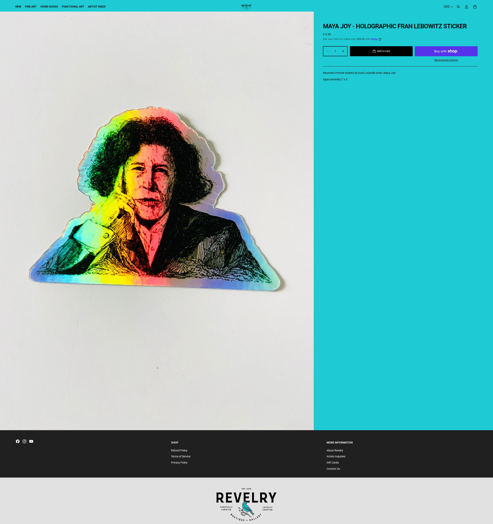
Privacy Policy (179, 462)
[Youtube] (31, 441)
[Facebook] (17, 441)
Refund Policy (179, 450)
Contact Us (333, 468)
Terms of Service (180, 456)
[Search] (458, 7)
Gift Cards (333, 462)
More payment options (446, 60)
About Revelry (335, 450)
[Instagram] (24, 441)
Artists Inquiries (336, 456)
